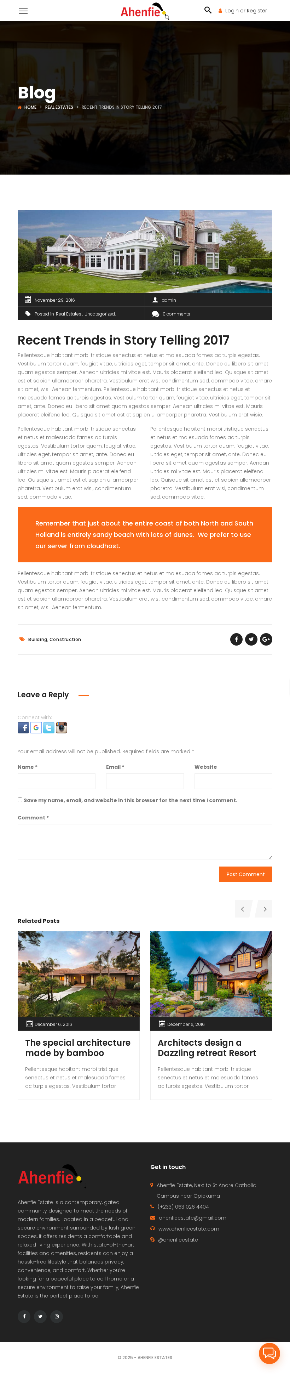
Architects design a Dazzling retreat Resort (207, 1048)
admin (169, 300)
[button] (24, 727)
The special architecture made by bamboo (77, 1048)
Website (206, 767)
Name (27, 767)
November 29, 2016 (55, 300)
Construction (65, 639)
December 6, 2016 (53, 1024)
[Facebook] (24, 1316)
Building (37, 639)
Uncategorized (100, 314)
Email (115, 767)
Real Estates (59, 107)
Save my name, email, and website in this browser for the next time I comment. (130, 800)
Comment (33, 817)
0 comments (176, 314)
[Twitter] (40, 1316)
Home (30, 107)
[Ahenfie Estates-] (145, 10)
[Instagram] (56, 1316)
